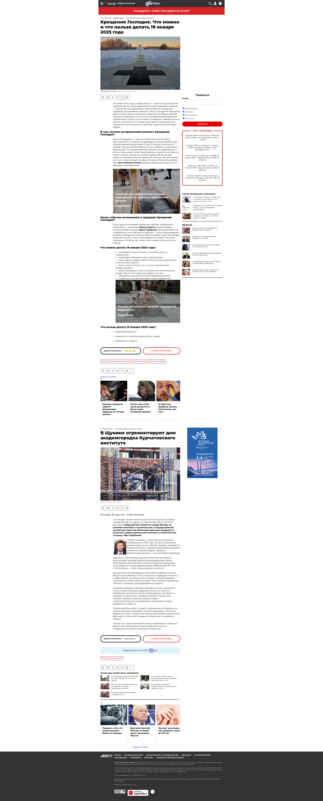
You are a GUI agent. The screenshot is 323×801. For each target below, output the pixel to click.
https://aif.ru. (121, 781)
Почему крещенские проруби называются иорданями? (147, 308)
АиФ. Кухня (189, 118)
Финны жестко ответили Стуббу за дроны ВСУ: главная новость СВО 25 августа (202, 158)
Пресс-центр (186, 755)
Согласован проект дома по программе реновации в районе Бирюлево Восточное (164, 678)
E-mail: (185, 98)
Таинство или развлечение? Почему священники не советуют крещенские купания (141, 197)
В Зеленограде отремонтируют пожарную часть (123, 693)
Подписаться (202, 124)
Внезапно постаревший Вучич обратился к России (204, 237)
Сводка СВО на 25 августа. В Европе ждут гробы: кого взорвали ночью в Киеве (202, 137)
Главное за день (191, 109)
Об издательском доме (133, 755)
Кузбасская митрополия (126, 91)
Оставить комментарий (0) (161, 351)
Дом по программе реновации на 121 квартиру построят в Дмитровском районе (124, 686)
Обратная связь (120, 757)
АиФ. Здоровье (191, 115)
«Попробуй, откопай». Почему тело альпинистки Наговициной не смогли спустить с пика (207, 199)
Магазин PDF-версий (202, 755)
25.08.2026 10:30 (106, 429)
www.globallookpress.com (110, 502)
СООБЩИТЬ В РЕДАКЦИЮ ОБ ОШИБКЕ (170, 757)
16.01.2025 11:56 (105, 18)
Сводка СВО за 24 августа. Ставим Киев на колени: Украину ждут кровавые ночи (202, 147)
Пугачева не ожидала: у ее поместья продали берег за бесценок (206, 262)
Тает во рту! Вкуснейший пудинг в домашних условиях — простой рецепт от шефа (206, 216)
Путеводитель (135, 757)
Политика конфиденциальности (125, 784)
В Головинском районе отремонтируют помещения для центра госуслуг (164, 686)
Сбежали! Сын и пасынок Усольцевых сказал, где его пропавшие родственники (208, 207)
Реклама (117, 755)
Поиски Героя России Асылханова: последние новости (206, 246)
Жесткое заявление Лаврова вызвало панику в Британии (207, 254)
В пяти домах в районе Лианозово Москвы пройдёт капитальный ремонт (124, 678)
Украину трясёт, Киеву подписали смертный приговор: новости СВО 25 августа (202, 178)
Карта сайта (149, 757)
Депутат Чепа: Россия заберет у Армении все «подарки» (204, 229)
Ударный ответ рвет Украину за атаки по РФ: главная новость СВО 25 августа (202, 168)
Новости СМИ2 (108, 377)
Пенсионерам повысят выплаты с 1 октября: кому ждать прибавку (206, 271)
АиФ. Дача (189, 112)
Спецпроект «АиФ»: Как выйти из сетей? (161, 10)
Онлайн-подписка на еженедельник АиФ (162, 755)
